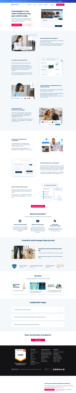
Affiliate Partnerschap (35, 362)
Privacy (32, 360)
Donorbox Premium (28, 74)
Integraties (55, 349)
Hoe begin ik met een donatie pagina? (22, 309)
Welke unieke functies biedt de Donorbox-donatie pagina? (26, 324)
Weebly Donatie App (57, 357)
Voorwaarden (33, 358)
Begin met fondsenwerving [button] (38, 206)
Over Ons (32, 353)
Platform (29, 4)
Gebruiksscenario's (45, 349)
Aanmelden (60, 1)
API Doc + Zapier (56, 361)
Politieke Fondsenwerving (46, 352)
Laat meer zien (60, 387)
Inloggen (52, 4)
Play (23, 252)
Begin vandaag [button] (38, 340)
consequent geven (16, 228)
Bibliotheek (33, 364)
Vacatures (32, 356)
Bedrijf (45, 4)
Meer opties (69, 389)
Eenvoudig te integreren (36, 226)
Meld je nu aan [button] (60, 4)
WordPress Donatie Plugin (58, 352)
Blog (31, 354)
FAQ (31, 357)
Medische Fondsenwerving (46, 353)
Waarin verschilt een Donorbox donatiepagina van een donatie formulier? (30, 317)
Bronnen (40, 4)
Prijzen (35, 4)
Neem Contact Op (34, 352)
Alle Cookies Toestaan (49, 389)
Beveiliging (33, 361)
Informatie (33, 349)
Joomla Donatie (56, 360)
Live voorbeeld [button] (28, 25)
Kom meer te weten (44, 97)
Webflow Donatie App (57, 358)
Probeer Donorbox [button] (16, 24)
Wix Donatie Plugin (57, 356)
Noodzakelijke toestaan (60, 389)
